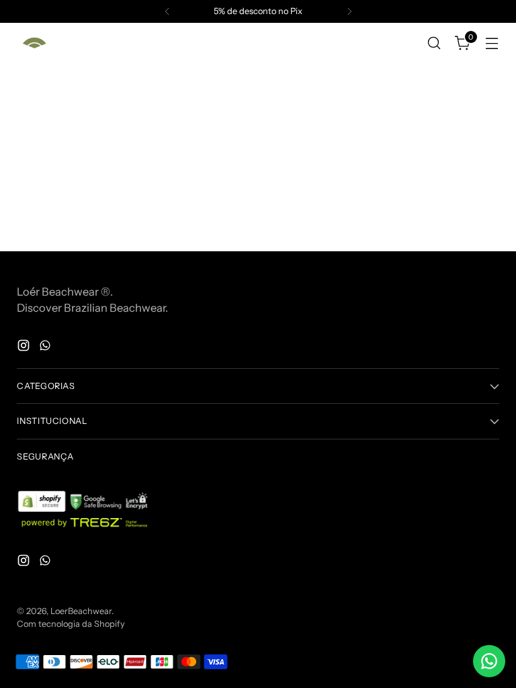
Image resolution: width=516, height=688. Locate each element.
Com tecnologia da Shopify (71, 624)
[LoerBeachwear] (33, 43)
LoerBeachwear (81, 611)
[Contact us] (489, 661)
